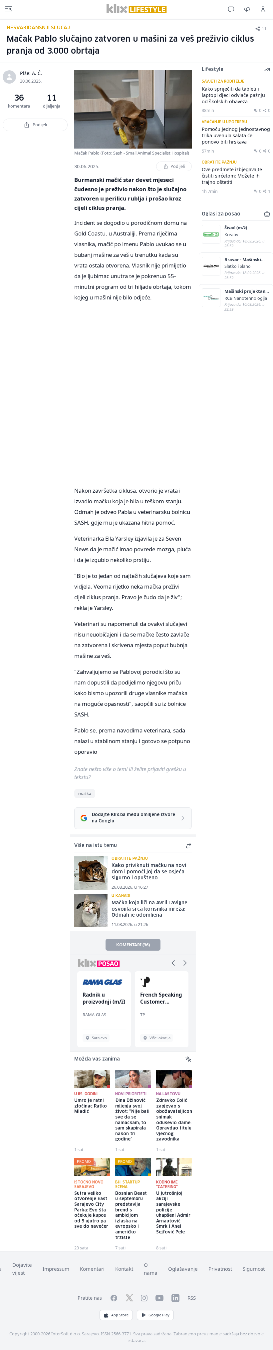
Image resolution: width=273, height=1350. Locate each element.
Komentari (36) (133, 945)
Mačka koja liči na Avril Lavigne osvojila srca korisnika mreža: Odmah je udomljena (149, 909)
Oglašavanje (183, 1268)
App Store (120, 1314)
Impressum (56, 1268)
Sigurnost (254, 1268)
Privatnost (220, 1268)
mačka (84, 793)
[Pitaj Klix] (231, 9)
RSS (191, 1297)
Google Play (158, 1314)
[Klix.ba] (137, 8)
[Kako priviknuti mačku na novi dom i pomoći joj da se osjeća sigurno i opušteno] (91, 873)
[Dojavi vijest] (247, 9)
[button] (173, 963)
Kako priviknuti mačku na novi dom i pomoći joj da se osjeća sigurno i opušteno (149, 871)
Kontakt (124, 1268)
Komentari (92, 1268)
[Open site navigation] (8, 9)
